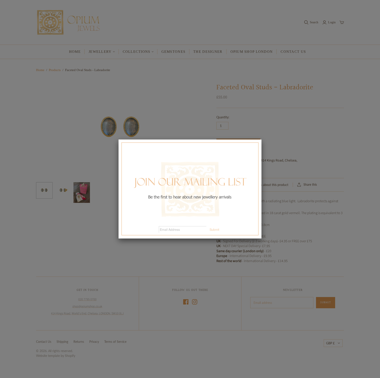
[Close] (261, 139)
